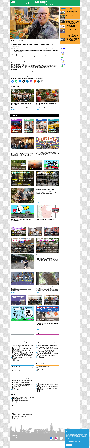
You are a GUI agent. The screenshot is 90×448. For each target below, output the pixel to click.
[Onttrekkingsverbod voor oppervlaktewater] (47, 211)
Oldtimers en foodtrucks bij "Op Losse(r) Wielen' (45, 351)
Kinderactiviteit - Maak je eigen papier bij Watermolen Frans (47, 335)
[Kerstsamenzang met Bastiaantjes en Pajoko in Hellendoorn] (22, 95)
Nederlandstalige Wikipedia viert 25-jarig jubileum (46, 377)
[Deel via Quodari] (38, 81)
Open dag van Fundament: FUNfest (44, 150)
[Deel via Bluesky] (20, 81)
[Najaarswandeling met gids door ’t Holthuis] (22, 178)
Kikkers (13, 413)
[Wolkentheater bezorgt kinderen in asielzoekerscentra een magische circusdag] (18, 231)
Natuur (57, 3)
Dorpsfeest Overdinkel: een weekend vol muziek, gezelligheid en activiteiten (21, 351)
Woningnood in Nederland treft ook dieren (19, 398)
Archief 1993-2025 (15, 360)
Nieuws (22, 3)
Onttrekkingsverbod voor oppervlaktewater (45, 219)
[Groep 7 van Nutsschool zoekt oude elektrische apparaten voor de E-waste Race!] (35, 300)
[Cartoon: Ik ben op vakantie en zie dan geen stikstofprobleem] (22, 211)
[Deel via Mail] (42, 81)
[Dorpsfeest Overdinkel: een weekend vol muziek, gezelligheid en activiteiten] (47, 245)
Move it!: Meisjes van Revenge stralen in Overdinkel (21, 376)
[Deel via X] (23, 81)
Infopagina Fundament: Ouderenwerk (43, 383)
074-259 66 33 (15, 438)
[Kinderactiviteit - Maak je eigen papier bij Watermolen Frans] (22, 143)
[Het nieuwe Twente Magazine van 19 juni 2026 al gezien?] (47, 313)
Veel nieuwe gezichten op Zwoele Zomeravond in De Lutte (47, 350)
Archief (13, 359)
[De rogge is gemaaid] (35, 165)
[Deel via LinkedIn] (27, 81)
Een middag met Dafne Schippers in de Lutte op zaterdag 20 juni (72, 35)
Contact (70, 3)
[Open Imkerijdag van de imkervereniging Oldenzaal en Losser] (47, 278)
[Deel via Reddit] (35, 81)
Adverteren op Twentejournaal (34, 438)
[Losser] (45, 3)
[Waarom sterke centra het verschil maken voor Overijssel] (47, 178)
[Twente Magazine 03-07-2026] (29, 126)
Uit (33, 3)
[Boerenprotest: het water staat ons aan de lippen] (51, 165)
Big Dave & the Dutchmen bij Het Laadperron (45, 352)
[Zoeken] (14, 2)
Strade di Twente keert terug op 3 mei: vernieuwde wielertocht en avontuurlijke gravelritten (21, 372)
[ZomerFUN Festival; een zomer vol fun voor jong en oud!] (22, 278)
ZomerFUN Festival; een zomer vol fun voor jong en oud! (22, 354)
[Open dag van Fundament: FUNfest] (47, 143)
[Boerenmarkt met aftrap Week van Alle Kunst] (51, 300)
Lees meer (13, 109)
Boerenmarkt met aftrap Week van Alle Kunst (45, 347)
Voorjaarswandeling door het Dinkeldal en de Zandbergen (22, 411)
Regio (26, 3)
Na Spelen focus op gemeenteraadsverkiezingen (21, 377)
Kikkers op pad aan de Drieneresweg (19, 416)
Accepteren (69, 445)
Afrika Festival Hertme (41, 341)
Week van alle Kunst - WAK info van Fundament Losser (47, 355)
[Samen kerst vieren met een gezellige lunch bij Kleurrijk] (47, 95)
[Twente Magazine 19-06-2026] (41, 126)
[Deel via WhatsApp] (16, 81)
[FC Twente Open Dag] (51, 231)
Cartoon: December (15, 387)
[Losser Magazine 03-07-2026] (16, 126)
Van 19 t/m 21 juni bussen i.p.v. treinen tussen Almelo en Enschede (72, 39)
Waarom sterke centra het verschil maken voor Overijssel (22, 339)
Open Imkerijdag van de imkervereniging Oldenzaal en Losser (45, 287)
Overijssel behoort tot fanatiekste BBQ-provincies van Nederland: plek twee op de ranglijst (47, 189)
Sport (30, 3)
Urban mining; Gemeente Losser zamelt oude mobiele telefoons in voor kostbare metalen (22, 415)
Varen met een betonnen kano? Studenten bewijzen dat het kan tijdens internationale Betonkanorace (47, 380)
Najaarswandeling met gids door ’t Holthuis (20, 400)
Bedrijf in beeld (63, 3)
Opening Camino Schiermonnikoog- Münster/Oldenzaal (22, 373)
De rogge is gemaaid (16, 336)
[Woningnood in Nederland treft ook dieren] (18, 165)
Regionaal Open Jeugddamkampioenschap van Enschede (22, 384)
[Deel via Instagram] (31, 81)
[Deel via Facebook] (12, 81)
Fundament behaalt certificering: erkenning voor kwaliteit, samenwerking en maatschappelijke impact (47, 255)
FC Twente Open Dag (16, 347)
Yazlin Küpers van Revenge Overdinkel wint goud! (21, 370)
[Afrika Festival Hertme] (35, 231)
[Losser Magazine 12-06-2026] (53, 126)
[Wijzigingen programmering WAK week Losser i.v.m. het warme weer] (18, 300)
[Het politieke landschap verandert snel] (22, 313)
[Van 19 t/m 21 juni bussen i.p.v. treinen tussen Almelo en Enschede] (62, 39)
